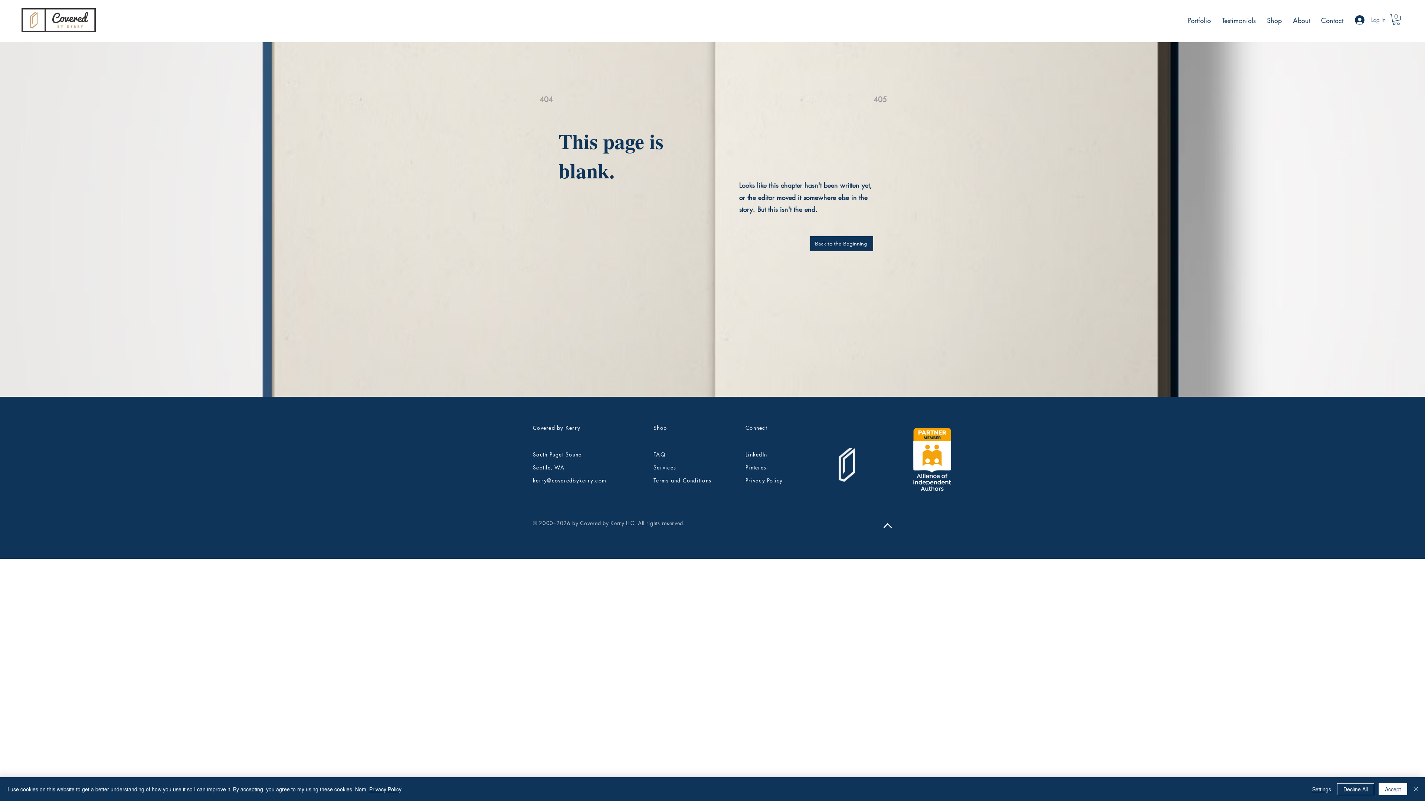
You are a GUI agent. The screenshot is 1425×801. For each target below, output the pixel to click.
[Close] (1416, 789)
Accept (1393, 789)
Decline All (1355, 789)
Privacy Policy (385, 789)
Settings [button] (1321, 789)
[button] (1396, 19)
